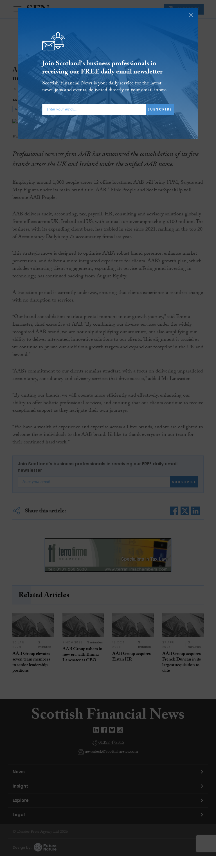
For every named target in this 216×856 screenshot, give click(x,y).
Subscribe (159, 109)
